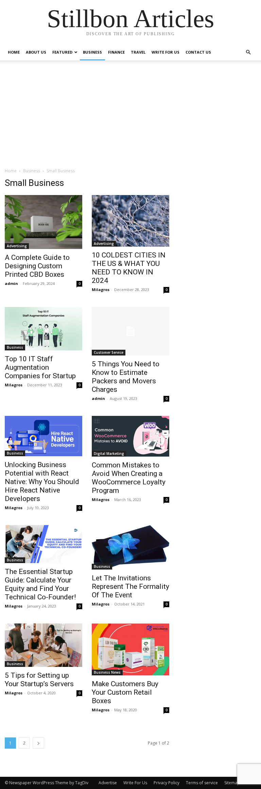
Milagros (100, 289)
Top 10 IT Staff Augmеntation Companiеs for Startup (40, 367)
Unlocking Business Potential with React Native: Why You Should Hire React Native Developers (42, 482)
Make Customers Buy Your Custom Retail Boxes (125, 692)
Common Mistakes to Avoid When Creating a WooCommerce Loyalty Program (129, 478)
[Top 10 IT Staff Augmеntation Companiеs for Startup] (43, 328)
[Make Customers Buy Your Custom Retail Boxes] (130, 649)
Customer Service (108, 352)
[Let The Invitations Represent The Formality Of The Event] (130, 547)
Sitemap (232, 783)
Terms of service (202, 783)
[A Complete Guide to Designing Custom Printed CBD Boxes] (43, 222)
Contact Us (198, 52)
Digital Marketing (109, 453)
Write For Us (165, 52)
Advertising (17, 246)
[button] (248, 52)
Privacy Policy (166, 783)
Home (14, 52)
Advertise (108, 783)
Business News (107, 672)
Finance (116, 52)
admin (11, 283)
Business (92, 52)
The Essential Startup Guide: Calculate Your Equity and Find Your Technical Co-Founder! (40, 584)
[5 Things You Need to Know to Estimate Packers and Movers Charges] (130, 331)
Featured (62, 52)
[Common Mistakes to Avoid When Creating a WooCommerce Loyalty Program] (130, 436)
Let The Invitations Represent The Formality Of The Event (130, 586)
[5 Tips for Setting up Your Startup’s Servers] (43, 645)
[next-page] (38, 743)
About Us (36, 52)
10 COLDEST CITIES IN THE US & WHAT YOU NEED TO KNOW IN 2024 (129, 268)
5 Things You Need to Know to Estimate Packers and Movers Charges (125, 376)
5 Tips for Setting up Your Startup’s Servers (39, 679)
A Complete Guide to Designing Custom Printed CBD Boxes (37, 265)
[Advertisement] (130, 116)
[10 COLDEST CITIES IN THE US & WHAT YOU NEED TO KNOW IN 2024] (130, 221)
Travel (138, 52)
